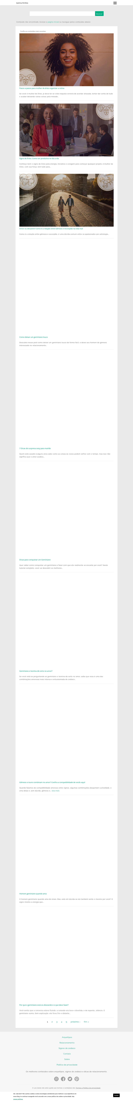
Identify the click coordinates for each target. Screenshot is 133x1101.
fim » (86, 1022)
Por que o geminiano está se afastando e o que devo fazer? (43, 1005)
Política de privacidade (67, 1065)
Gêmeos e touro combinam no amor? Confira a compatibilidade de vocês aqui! (52, 782)
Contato (67, 1054)
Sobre (67, 1059)
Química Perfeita (22, 3)
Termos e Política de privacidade (88, 1088)
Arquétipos (67, 1037)
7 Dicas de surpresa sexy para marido (35, 448)
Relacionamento (67, 1043)
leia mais (55, 791)
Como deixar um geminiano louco (33, 337)
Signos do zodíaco (67, 1048)
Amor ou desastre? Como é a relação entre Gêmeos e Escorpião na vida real (51, 228)
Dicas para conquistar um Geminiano (35, 559)
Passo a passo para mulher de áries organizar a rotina (41, 88)
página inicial (53, 22)
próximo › (75, 1022)
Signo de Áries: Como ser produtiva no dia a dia (39, 158)
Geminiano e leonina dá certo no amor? (35, 671)
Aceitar (116, 1095)
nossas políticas (18, 1099)
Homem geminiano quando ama (33, 893)
